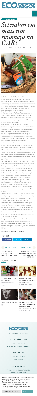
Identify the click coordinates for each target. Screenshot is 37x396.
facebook (7, 239)
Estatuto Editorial (18, 356)
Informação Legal (18, 343)
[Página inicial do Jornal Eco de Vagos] (18, 329)
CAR (7, 236)
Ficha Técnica (18, 360)
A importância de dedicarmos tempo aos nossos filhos (27, 280)
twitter (18, 239)
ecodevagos (7, 47)
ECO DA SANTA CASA (9, 19)
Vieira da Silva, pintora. (9, 302)
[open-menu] (34, 13)
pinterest (27, 239)
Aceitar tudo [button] (27, 391)
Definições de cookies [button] (12, 391)
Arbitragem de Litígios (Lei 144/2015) (18, 346)
